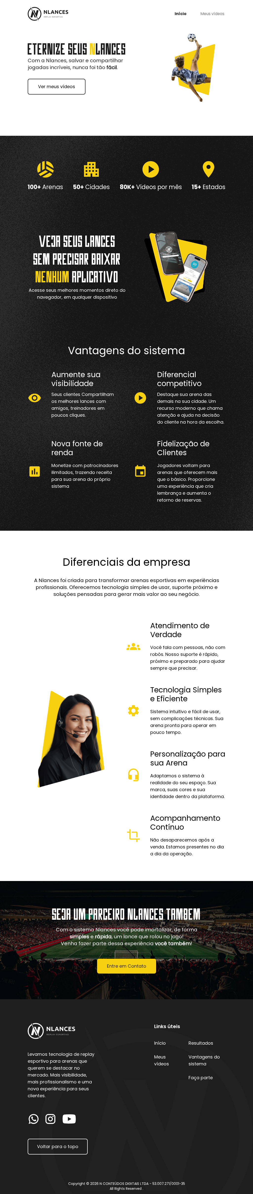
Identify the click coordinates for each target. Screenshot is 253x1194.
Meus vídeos (212, 14)
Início (181, 14)
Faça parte (201, 1078)
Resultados (201, 1043)
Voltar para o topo (57, 1146)
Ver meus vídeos (56, 86)
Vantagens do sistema (204, 1060)
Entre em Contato (126, 966)
